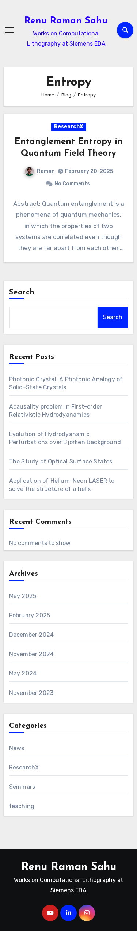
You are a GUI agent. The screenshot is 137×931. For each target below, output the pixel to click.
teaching (22, 806)
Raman (46, 171)
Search (22, 292)
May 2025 (23, 596)
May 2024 (23, 673)
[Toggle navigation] (9, 30)
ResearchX (68, 127)
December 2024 (31, 634)
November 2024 (31, 654)
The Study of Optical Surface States (61, 461)
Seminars (22, 786)
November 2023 (31, 692)
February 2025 (29, 615)
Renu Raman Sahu (66, 21)
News (16, 748)
